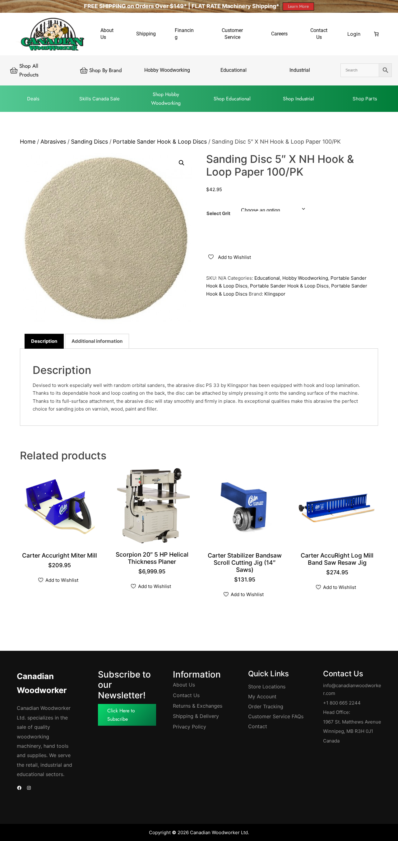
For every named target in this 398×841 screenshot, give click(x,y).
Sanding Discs (89, 141)
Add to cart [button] (61, 556)
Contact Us (186, 695)
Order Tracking (265, 706)
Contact (257, 726)
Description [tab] (44, 341)
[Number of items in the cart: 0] (376, 34)
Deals (33, 99)
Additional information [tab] (97, 341)
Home (27, 141)
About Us (184, 685)
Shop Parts (365, 99)
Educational (267, 278)
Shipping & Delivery (196, 716)
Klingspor (274, 294)
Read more (245, 570)
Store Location (265, 686)
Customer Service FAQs (275, 716)
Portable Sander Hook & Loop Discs (160, 141)
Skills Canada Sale (99, 99)
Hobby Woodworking (305, 278)
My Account (262, 696)
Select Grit (218, 213)
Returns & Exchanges (197, 706)
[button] (181, 162)
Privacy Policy (189, 727)
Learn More (298, 6)
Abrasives (53, 141)
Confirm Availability (153, 562)
